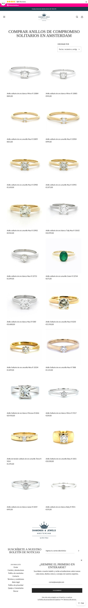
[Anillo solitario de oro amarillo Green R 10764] (63, 255)
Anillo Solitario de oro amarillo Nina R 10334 (22, 367)
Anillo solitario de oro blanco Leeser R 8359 (22, 507)
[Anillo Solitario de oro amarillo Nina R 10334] (24, 347)
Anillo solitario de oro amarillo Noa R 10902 (22, 230)
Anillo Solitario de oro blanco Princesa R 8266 (23, 413)
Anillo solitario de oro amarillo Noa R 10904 (61, 139)
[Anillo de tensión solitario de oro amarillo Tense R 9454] (24, 438)
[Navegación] (4, 16)
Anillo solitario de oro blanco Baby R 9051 (60, 507)
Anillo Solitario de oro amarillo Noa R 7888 (61, 367)
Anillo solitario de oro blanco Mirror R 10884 (22, 93)
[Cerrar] (81, 560)
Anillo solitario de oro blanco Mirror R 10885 (61, 93)
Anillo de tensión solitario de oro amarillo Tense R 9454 (24, 460)
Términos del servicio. (69, 599)
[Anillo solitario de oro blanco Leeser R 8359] (24, 486)
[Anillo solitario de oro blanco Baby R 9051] (63, 486)
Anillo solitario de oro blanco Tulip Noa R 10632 (63, 230)
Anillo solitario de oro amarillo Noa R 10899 (22, 139)
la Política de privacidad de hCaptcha (49, 599)
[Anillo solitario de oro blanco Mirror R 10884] (24, 73)
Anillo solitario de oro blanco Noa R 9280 (21, 322)
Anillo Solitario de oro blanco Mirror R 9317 (61, 413)
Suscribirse (57, 590)
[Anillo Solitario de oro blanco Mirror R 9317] (63, 392)
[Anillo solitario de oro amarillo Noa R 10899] (24, 118)
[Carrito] (82, 16)
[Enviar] (78, 550)
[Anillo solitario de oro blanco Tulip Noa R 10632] (63, 210)
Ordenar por (63, 44)
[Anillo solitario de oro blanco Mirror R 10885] (63, 73)
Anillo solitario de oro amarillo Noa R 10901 (61, 185)
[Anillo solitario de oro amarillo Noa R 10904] (63, 118)
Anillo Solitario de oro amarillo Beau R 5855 (61, 459)
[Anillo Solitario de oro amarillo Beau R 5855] (63, 438)
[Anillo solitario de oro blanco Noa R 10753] (24, 255)
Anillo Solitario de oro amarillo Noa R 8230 (61, 322)
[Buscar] (77, 16)
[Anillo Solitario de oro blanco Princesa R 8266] (24, 392)
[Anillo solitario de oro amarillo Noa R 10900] (24, 164)
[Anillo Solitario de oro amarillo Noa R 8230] (63, 301)
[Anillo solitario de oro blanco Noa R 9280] (24, 301)
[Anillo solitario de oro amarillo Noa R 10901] (63, 164)
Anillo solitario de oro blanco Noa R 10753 (22, 276)
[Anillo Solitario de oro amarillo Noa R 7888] (63, 347)
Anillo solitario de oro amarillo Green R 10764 (62, 276)
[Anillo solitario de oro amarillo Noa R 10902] (24, 210)
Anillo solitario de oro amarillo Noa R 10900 (22, 185)
